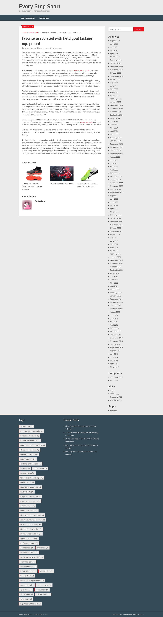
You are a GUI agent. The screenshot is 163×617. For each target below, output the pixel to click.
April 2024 (114, 131)
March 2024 (115, 134)
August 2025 (115, 79)
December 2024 (116, 105)
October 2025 (115, 73)
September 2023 (116, 154)
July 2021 (114, 238)
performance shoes (29, 543)
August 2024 (115, 118)
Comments (116, 397)
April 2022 (114, 209)
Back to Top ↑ (138, 614)
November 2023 (116, 147)
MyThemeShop (126, 614)
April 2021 (114, 247)
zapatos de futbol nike (30, 604)
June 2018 (114, 357)
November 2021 (116, 225)
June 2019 (114, 318)
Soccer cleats (27, 576)
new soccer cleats (28, 510)
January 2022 (115, 218)
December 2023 (116, 144)
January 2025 (115, 102)
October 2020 (115, 267)
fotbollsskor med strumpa (31, 478)
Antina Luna (31, 48)
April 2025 (114, 92)
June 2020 (114, 280)
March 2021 (114, 251)
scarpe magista (27, 562)
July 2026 (114, 44)
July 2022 (114, 199)
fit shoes (25, 468)
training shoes (43, 594)
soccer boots (46, 571)
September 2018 (116, 347)
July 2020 (114, 276)
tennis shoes (26, 594)
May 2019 (114, 322)
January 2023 (115, 180)
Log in (112, 390)
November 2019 (116, 302)
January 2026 (115, 63)
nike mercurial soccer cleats (32, 520)
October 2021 (115, 228)
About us (113, 410)
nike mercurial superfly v (31, 529)
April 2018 (114, 364)
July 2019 (114, 315)
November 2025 (116, 70)
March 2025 (115, 96)
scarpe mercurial (86, 122)
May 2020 (114, 283)
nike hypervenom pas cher (32, 515)
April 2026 (114, 54)
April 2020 (114, 286)
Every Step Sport (40, 6)
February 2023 (116, 176)
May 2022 (114, 205)
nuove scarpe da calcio (80, 70)
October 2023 (115, 150)
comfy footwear (27, 459)
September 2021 (116, 231)
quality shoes (26, 548)
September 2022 (116, 192)
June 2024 (114, 125)
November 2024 (116, 108)
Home (24, 32)
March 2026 (115, 57)
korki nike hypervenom (30, 487)
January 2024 (115, 141)
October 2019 (115, 305)
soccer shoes (26, 585)
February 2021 (115, 254)
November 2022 (116, 186)
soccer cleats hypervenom (32, 580)
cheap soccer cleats (29, 450)
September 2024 (116, 115)
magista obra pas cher (30, 496)
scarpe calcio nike (29, 552)
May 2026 (114, 50)
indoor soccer (27, 482)
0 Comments (57, 48)
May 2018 (114, 360)
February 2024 (116, 138)
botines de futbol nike (30, 440)
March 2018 (114, 367)
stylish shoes (42, 590)
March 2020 (115, 289)
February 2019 (115, 331)
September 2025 (116, 76)
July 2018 (114, 354)
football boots (40, 468)
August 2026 (115, 41)
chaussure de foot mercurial (32, 445)
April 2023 (114, 170)
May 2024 (114, 128)
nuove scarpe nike (28, 538)
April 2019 (114, 325)
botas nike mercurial (29, 436)
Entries (114, 394)
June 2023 (114, 163)
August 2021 (115, 234)
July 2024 (114, 121)
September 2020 (116, 270)
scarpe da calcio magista (31, 557)
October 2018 (115, 344)
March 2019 (114, 328)
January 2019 (115, 335)
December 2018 (116, 338)
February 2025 (116, 99)
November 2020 (116, 263)
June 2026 (114, 47)
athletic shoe (26, 426)
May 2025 (114, 89)
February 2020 (116, 293)
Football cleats (27, 473)
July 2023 (114, 160)
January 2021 (115, 257)
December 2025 (116, 66)
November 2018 (116, 341)
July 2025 (114, 83)
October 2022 (115, 189)
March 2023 (115, 173)
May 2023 (114, 167)
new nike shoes (27, 506)
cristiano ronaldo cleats (30, 464)
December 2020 (116, 260)
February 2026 (116, 60)
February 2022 (115, 215)
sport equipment (28, 18)
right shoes (42, 548)
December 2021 (116, 222)
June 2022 (114, 202)
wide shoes (26, 599)
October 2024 (115, 112)
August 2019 (115, 312)
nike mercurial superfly (30, 524)
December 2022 (116, 183)
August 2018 (115, 351)
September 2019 (116, 309)
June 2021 (114, 241)
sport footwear (44, 585)
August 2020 (115, 273)
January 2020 (115, 296)
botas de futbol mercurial (31, 431)
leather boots (26, 492)
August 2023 (115, 157)
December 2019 (116, 299)
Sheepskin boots (28, 571)
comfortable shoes (29, 454)
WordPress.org (116, 400)
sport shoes (44, 18)
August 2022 (115, 196)
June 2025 (114, 86)
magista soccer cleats (30, 501)
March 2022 (114, 212)
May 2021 (114, 244)
